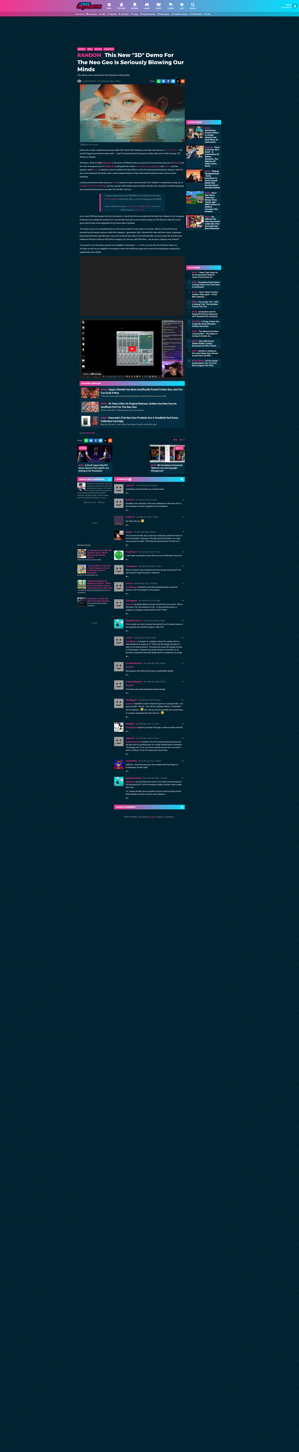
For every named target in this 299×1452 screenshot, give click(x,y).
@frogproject (131, 727)
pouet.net (90, 433)
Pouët (114, 182)
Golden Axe (110, 166)
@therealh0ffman (111, 199)
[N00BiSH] (118, 731)
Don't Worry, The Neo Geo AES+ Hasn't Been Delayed (98, 600)
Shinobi (176, 163)
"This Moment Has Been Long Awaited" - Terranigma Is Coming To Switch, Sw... (205, 333)
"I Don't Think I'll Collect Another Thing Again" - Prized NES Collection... (205, 294)
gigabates (155, 166)
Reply (102, 503)
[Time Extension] (89, 6)
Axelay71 (130, 485)
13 (183, 700)
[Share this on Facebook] (168, 81)
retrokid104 (131, 761)
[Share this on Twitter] (173, 81)
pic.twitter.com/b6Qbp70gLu (139, 206)
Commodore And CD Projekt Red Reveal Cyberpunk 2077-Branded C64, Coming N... (205, 314)
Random (81, 49)
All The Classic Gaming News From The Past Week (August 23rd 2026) (205, 363)
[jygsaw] (118, 539)
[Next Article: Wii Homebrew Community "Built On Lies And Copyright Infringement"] (167, 461)
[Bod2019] (118, 507)
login (152, 816)
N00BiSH (130, 723)
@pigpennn (130, 782)
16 (183, 761)
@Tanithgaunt (131, 587)
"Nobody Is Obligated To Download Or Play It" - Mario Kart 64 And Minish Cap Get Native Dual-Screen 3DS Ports (99, 584)
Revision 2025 (170, 150)
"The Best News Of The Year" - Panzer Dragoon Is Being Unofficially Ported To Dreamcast (99, 569)
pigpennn (130, 738)
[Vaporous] (132, 113)
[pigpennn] (118, 745)
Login (283, 7)
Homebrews (108, 49)
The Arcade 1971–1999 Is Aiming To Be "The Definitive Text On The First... (205, 304)
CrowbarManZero (134, 663)
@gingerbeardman (133, 742)
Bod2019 (130, 500)
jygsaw (129, 532)
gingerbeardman (134, 620)
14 (183, 724)
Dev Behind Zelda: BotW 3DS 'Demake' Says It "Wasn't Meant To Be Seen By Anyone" (99, 554)
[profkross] (118, 524)
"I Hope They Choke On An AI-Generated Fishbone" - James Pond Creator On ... (205, 274)
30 (200, 226)
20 (200, 137)
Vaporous (107, 163)
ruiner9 (129, 583)
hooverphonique (143, 166)
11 (183, 663)
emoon (167, 166)
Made (95, 170)
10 (183, 638)
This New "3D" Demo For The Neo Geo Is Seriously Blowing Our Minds (130, 62)
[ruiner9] (118, 590)
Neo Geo (98, 49)
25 (200, 202)
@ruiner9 (129, 604)
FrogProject (131, 552)
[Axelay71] (118, 492)
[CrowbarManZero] (118, 670)
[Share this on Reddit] (183, 81)
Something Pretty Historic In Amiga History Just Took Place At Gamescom (206, 284)
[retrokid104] (118, 768)
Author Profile (91, 503)
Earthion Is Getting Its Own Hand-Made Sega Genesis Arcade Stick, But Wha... (205, 353)
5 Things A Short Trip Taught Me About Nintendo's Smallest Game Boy (205, 323)
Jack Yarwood (90, 81)
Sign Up (288, 7)
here (137, 245)
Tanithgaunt (131, 566)
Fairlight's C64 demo (93, 186)
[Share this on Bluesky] (163, 81)
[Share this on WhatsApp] (159, 81)
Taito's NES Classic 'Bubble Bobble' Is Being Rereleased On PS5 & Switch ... (205, 343)
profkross (130, 517)
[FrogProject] (118, 559)
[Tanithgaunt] (118, 573)
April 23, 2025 (139, 209)
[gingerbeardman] (118, 627)
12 (183, 681)
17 (183, 440)
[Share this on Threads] (178, 81)
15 (183, 738)
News (90, 49)
